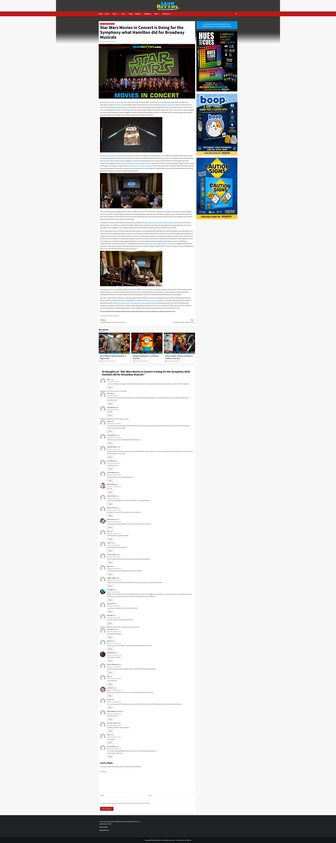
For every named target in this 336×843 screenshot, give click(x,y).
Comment (103, 771)
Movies (107, 24)
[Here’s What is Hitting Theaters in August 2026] (114, 343)
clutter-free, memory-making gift (142, 166)
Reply (110, 387)
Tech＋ (115, 14)
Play (122, 14)
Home (101, 14)
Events (102, 24)
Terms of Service (104, 830)
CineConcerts (135, 303)
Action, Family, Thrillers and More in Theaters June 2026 (179, 357)
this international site (149, 303)
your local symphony (156, 300)
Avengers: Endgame (167, 244)
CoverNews (179, 840)
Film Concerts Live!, (123, 303)
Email (150, 795)
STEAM (111, 315)
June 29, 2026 (145, 361)
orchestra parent (109, 156)
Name (102, 795)
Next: (183, 321)
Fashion (137, 14)
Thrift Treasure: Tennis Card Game (116, 391)
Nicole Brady (104, 41)
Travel (131, 14)
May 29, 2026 (177, 361)
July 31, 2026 (112, 361)
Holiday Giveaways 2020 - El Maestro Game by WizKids (123, 627)
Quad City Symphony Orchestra (140, 163)
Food (106, 14)
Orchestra (105, 315)
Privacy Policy (103, 827)
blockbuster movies (151, 244)
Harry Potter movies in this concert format (159, 223)
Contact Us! (166, 14)
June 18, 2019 (113, 41)
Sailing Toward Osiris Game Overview (117, 419)
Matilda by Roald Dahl (167, 105)
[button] (236, 13)
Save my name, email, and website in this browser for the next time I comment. (126, 803)
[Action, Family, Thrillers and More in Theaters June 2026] (179, 343)
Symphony (116, 315)
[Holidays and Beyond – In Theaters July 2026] (146, 343)
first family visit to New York (117, 102)
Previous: (113, 321)
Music (112, 24)
